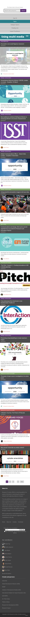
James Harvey (8, 557)
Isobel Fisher (6, 147)
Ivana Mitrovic (6, 258)
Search (23, 10)
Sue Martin (7, 550)
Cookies (15, 522)
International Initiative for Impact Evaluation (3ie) (14, 592)
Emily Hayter (8, 560)
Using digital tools (4, 41)
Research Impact (6, 608)
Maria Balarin (8, 553)
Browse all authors (6, 573)
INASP (3, 586)
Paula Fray (7, 543)
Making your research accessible (8, 373)
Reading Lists (15, 28)
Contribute (20, 522)
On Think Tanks (6, 598)
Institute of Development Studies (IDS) (11, 589)
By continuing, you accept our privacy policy (15, 532)
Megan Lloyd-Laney (7, 441)
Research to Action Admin (8, 73)
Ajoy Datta (7, 570)
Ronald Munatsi (8, 567)
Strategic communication (6, 77)
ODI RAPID (5, 595)
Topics (15, 21)
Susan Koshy (8, 563)
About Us (9, 522)
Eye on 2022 (3, 224)
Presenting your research (6, 262)
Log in (26, 615)
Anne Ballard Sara (7, 294)
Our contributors (7, 540)
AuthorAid (4, 580)
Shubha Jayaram (9, 547)
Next (22, 481)
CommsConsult (6, 515)
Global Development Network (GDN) (11, 583)
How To (15, 18)
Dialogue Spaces (15, 24)
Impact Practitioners (15, 31)
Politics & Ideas (6, 602)
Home (15, 14)
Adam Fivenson (6, 331)
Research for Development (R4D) (10, 605)
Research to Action (15, 3)
